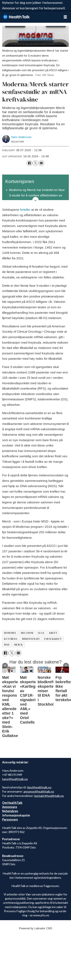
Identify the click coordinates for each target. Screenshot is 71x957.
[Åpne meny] (65, 17)
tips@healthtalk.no (39, 787)
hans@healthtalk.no (15, 779)
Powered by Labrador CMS (35, 928)
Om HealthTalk (12, 803)
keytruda (10, 639)
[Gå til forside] (29, 17)
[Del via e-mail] (41, 163)
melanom (27, 633)
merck (18, 644)
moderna (10, 633)
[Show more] (35, 200)
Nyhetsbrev (10, 811)
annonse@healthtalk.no (38, 791)
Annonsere (9, 807)
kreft (53, 633)
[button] (5, 666)
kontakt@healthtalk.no (49, 796)
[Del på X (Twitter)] (35, 163)
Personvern (10, 819)
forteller (25, 209)
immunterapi (30, 639)
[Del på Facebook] (29, 163)
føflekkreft (53, 639)
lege (41, 633)
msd (6, 644)
